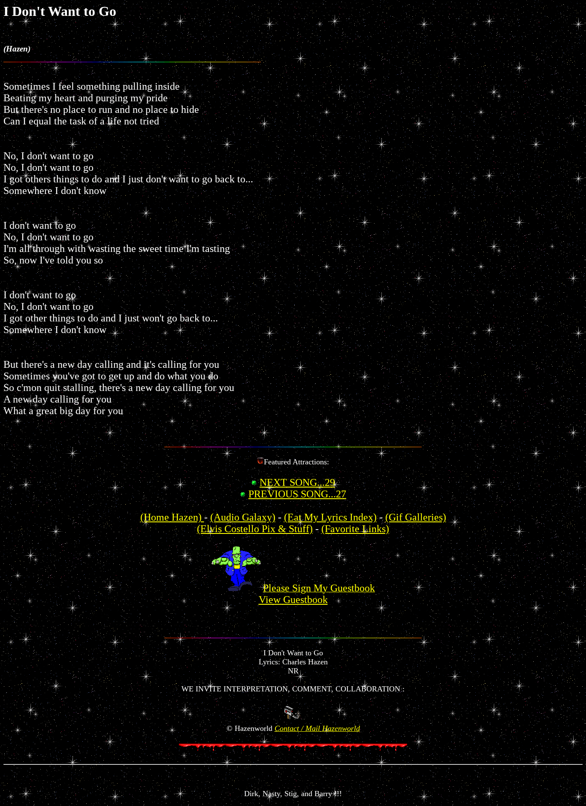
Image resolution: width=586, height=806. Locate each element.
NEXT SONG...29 (297, 482)
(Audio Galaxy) (242, 517)
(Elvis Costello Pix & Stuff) (255, 528)
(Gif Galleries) (415, 517)
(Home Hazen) (172, 517)
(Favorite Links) (355, 528)
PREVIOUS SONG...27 (297, 494)
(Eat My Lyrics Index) (330, 517)
